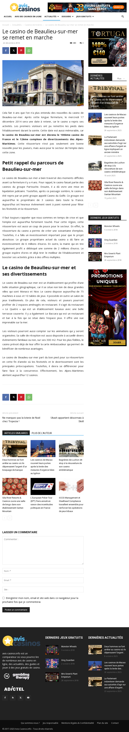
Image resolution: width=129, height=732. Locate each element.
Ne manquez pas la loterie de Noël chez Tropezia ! (21, 419)
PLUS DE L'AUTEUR (42, 433)
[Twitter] (20, 697)
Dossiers (66, 16)
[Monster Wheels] (95, 229)
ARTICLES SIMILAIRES (16, 433)
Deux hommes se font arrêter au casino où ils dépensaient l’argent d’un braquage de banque (107, 101)
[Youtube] (28, 697)
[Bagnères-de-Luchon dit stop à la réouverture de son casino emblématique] (71, 448)
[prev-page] (4, 518)
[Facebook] (5, 50)
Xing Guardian (110, 240)
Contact (115, 723)
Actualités (50, 16)
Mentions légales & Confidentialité (77, 723)
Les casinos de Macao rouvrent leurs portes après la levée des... (114, 665)
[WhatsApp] (29, 50)
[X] (13, 50)
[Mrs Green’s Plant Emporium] (95, 256)
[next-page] (10, 518)
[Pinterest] (21, 50)
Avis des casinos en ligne (28, 16)
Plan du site (102, 723)
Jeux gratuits (83, 16)
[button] (123, 16)
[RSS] (12, 697)
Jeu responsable (50, 723)
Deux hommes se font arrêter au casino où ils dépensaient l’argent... (115, 649)
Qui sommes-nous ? (30, 723)
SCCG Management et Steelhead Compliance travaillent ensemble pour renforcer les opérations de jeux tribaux (71, 504)
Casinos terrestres (33, 24)
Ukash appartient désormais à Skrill (67, 419)
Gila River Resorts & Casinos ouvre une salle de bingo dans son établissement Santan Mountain (13, 504)
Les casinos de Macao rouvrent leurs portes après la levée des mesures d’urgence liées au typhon (42, 467)
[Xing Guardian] (95, 243)
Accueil (8, 16)
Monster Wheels (112, 226)
